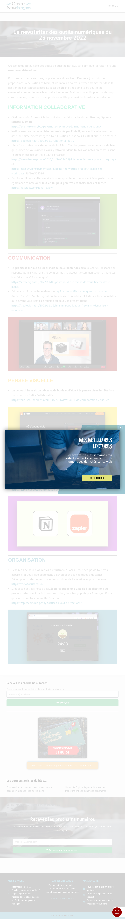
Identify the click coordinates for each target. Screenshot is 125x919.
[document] (62, 459)
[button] (120, 427)
